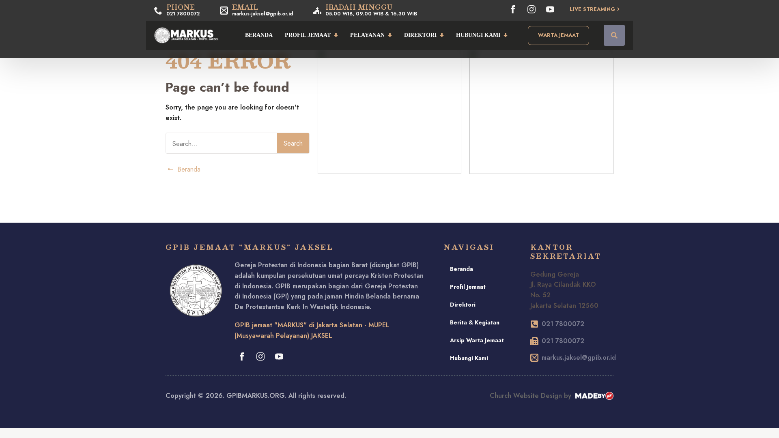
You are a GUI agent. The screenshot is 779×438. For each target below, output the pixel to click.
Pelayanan (367, 35)
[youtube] (550, 9)
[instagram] (531, 9)
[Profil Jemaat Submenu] (337, 35)
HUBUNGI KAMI (478, 35)
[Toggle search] (614, 35)
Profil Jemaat (308, 35)
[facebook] (513, 9)
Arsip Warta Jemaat (477, 340)
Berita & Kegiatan (474, 322)
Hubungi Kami (469, 358)
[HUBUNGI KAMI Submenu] (507, 35)
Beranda (259, 35)
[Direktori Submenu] (443, 35)
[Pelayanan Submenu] (391, 35)
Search (293, 143)
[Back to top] (763, 422)
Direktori (420, 35)
